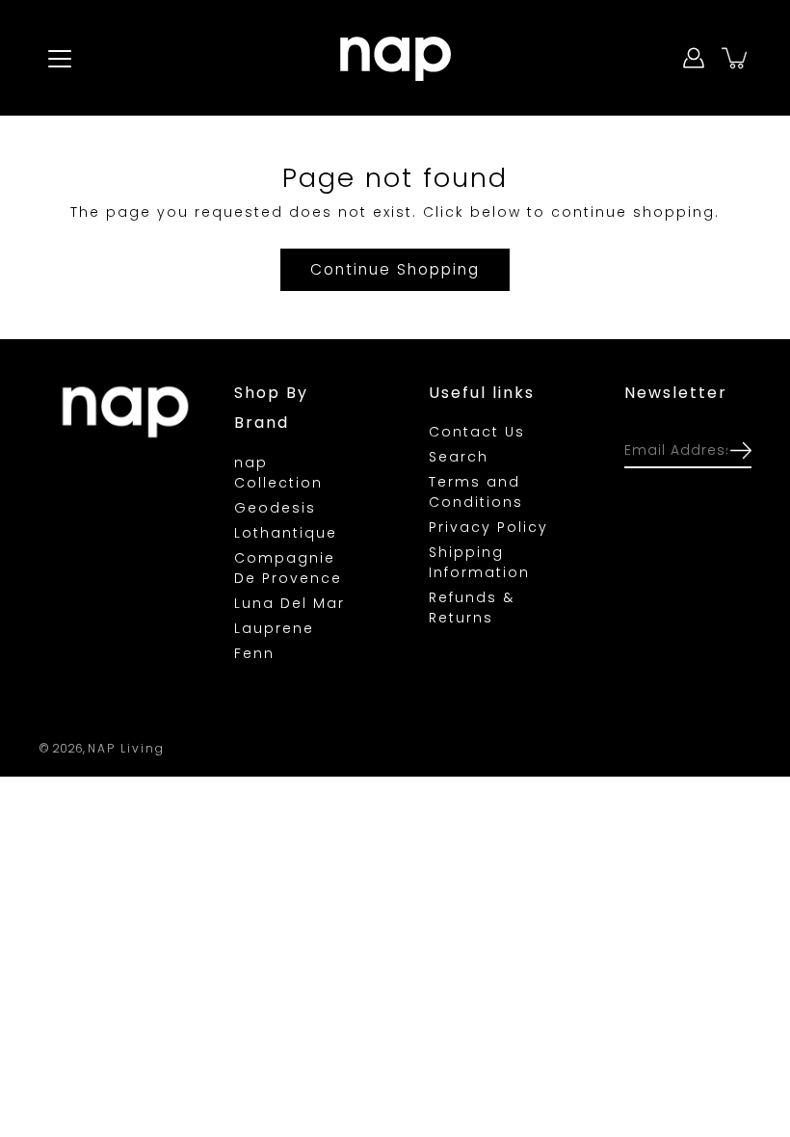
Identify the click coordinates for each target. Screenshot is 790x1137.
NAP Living (126, 748)
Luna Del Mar (289, 603)
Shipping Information (479, 562)
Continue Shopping (395, 269)
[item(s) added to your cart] (736, 57)
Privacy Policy (488, 527)
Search (458, 456)
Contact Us (477, 431)
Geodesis (275, 507)
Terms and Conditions (476, 492)
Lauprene (274, 628)
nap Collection (278, 472)
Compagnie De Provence (288, 568)
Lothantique (285, 532)
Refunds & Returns (471, 607)
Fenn (254, 653)
